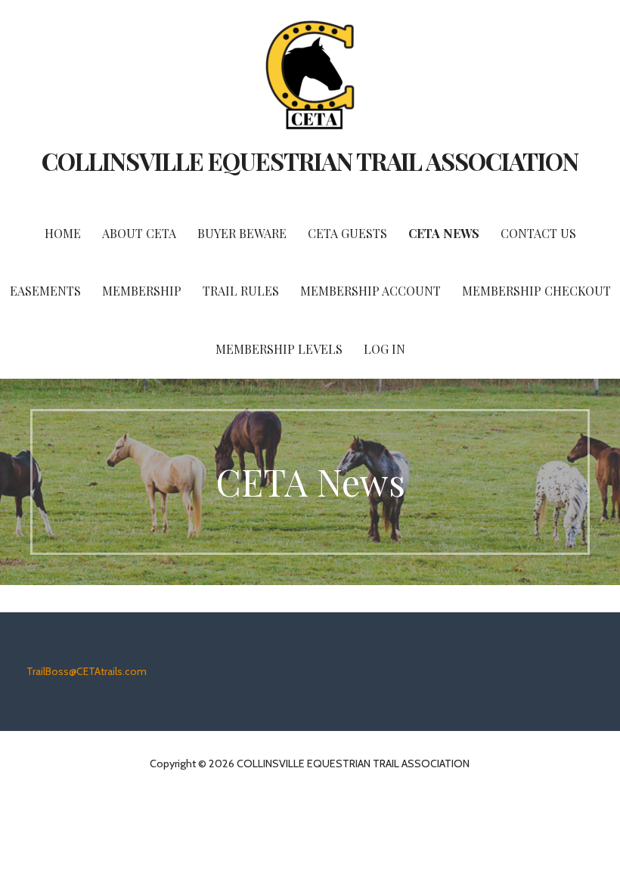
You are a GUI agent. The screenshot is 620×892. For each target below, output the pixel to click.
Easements (45, 291)
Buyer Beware (242, 233)
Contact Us (538, 233)
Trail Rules (241, 291)
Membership (141, 291)
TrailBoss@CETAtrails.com (86, 671)
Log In (384, 349)
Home (63, 233)
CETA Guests (347, 233)
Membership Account (370, 291)
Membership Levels (279, 349)
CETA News (443, 233)
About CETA (139, 233)
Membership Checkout (536, 291)
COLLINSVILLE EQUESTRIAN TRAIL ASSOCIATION (310, 160)
